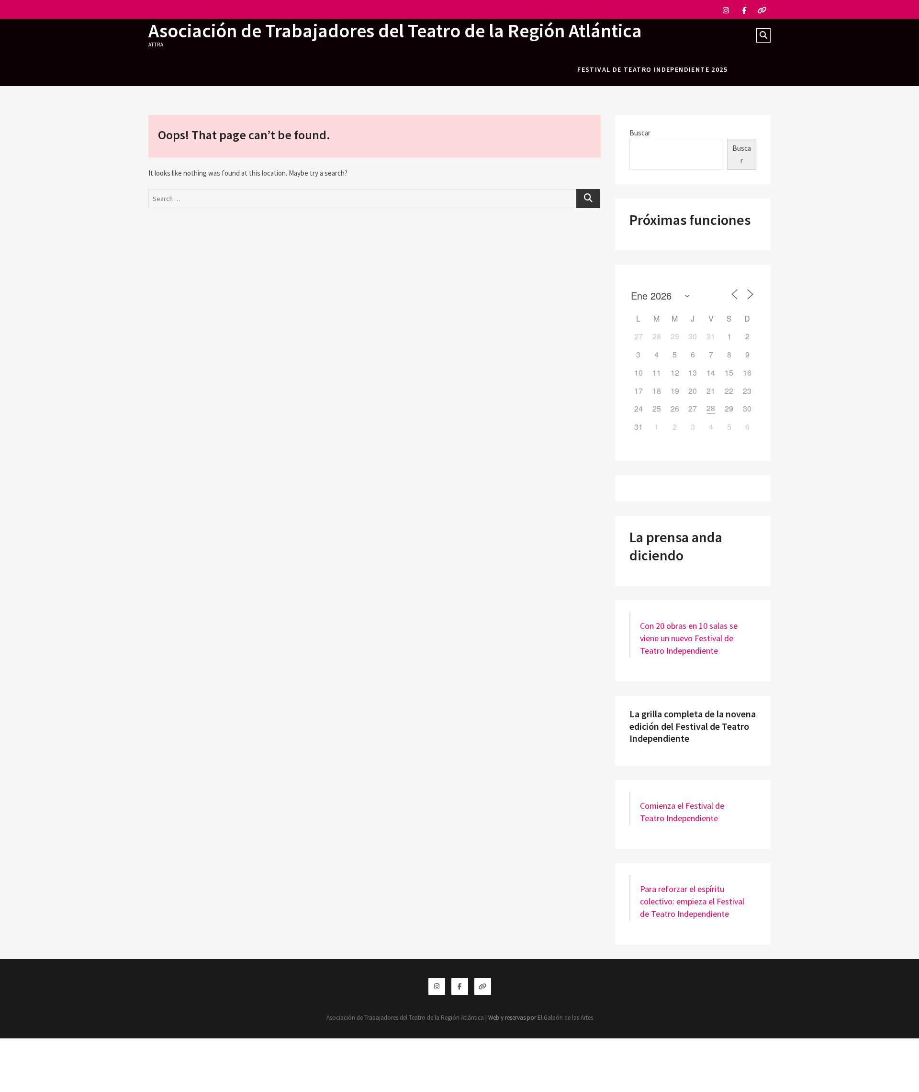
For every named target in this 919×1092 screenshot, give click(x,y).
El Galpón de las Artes (565, 1018)
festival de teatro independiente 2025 (652, 69)
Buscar (639, 132)
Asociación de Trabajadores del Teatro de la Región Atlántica (395, 30)
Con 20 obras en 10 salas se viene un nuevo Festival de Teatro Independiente (689, 638)
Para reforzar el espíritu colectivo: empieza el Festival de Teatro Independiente (692, 901)
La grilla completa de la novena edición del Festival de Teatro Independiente (692, 726)
